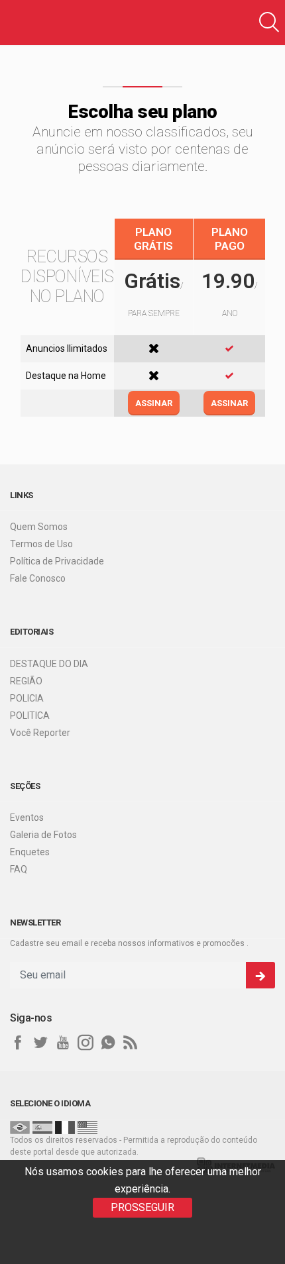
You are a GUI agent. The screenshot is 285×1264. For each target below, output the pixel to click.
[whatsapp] (108, 1043)
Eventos (27, 817)
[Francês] (65, 1127)
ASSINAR (153, 403)
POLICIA (27, 698)
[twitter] (40, 1043)
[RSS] (131, 1043)
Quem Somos (39, 526)
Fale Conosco (38, 578)
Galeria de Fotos (43, 834)
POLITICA (30, 715)
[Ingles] (87, 1127)
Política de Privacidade (57, 561)
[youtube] (63, 1043)
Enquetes (30, 852)
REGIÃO (26, 681)
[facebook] (18, 1043)
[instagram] (85, 1043)
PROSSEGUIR (142, 1207)
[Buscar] (269, 22)
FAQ (18, 869)
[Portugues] (20, 1127)
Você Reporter (40, 732)
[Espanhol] (42, 1127)
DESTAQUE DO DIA (49, 663)
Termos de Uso (41, 544)
